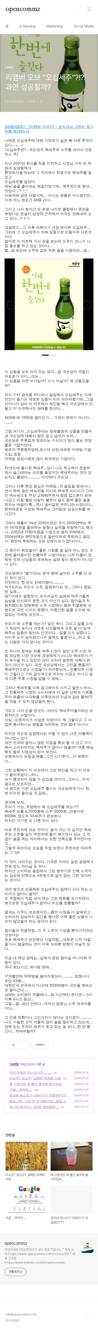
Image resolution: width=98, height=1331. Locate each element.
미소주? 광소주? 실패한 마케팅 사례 (35, 1078)
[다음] (86, 306)
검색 (78, 9)
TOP (89, 1316)
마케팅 (14, 1064)
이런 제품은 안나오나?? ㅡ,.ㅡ (30, 1072)
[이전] (11, 306)
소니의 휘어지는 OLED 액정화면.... (34, 1107)
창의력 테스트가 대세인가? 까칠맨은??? (37, 1095)
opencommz (22, 9)
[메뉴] (89, 8)
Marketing (54, 26)
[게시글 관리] (24, 1045)
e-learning (27, 26)
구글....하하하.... (21, 1089)
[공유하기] (18, 1045)
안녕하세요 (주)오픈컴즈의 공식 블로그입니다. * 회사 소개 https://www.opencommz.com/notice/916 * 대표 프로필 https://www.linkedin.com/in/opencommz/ (40, 1256)
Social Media (83, 26)
